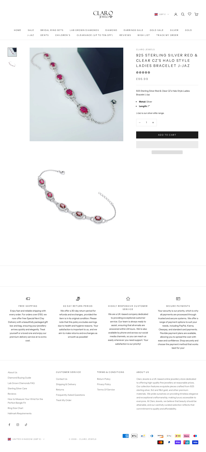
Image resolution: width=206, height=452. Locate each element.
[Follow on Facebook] (9, 424)
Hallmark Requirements (20, 413)
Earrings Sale (133, 30)
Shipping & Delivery (66, 384)
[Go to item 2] (12, 64)
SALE (31, 30)
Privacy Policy (104, 384)
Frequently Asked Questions (70, 394)
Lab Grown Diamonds (84, 30)
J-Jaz (30, 35)
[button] (143, 72)
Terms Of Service (106, 389)
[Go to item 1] (12, 52)
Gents (44, 35)
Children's (62, 35)
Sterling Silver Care (17, 388)
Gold (188, 30)
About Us (12, 372)
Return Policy (103, 379)
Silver (174, 30)
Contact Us (61, 379)
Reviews (125, 35)
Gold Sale (157, 30)
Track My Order (167, 35)
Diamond (111, 30)
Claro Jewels (145, 49)
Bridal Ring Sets (52, 30)
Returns (60, 389)
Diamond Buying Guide (19, 377)
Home (17, 30)
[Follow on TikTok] (26, 424)
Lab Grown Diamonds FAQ (21, 383)
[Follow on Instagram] (17, 424)
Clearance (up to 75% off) (95, 35)
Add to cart (167, 135)
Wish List (143, 35)
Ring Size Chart (15, 408)
